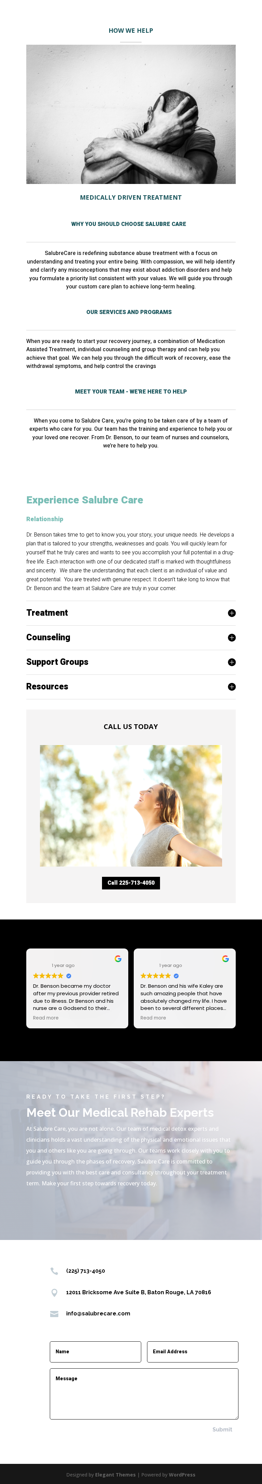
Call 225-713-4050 (131, 883)
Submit (222, 1429)
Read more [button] (46, 1018)
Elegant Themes (115, 1474)
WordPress (182, 1474)
